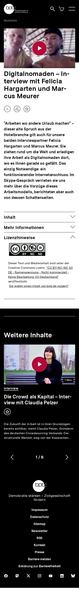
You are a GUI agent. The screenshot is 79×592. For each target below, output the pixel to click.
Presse (39, 552)
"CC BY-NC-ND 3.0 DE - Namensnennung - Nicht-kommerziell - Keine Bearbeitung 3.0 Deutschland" (40, 272)
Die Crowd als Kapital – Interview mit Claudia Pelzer (38, 399)
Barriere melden (39, 559)
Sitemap (39, 524)
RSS (40, 538)
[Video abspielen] (39, 48)
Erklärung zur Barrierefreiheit (39, 566)
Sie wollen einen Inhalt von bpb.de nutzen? (38, 286)
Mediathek (10, 20)
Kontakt (39, 545)
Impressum (39, 510)
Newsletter (39, 531)
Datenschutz (39, 517)
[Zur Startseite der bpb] (16, 13)
